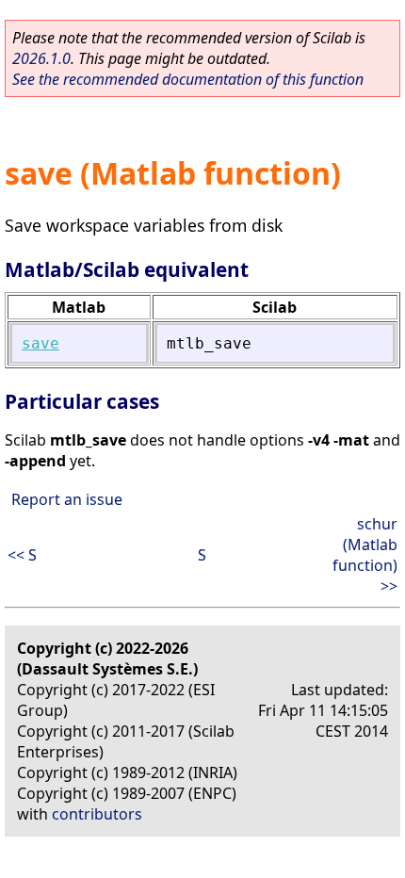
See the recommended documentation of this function (188, 79)
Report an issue (66, 499)
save (40, 343)
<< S (22, 555)
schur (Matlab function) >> (364, 554)
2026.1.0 (41, 58)
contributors (97, 814)
